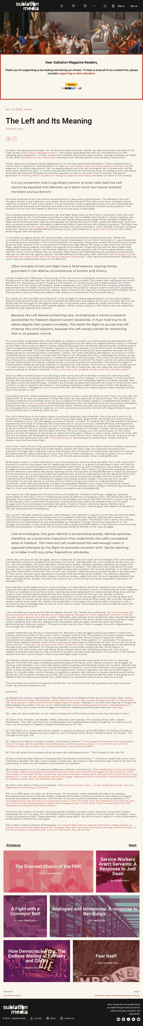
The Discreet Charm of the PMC (48, 866)
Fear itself (106, 956)
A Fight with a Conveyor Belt (25, 911)
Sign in (121, 6)
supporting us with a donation (77, 73)
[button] (8, 139)
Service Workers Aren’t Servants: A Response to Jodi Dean (118, 866)
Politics (58, 873)
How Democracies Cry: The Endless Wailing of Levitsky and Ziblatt (36, 955)
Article (28, 109)
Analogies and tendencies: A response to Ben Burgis (94, 911)
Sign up (133, 6)
